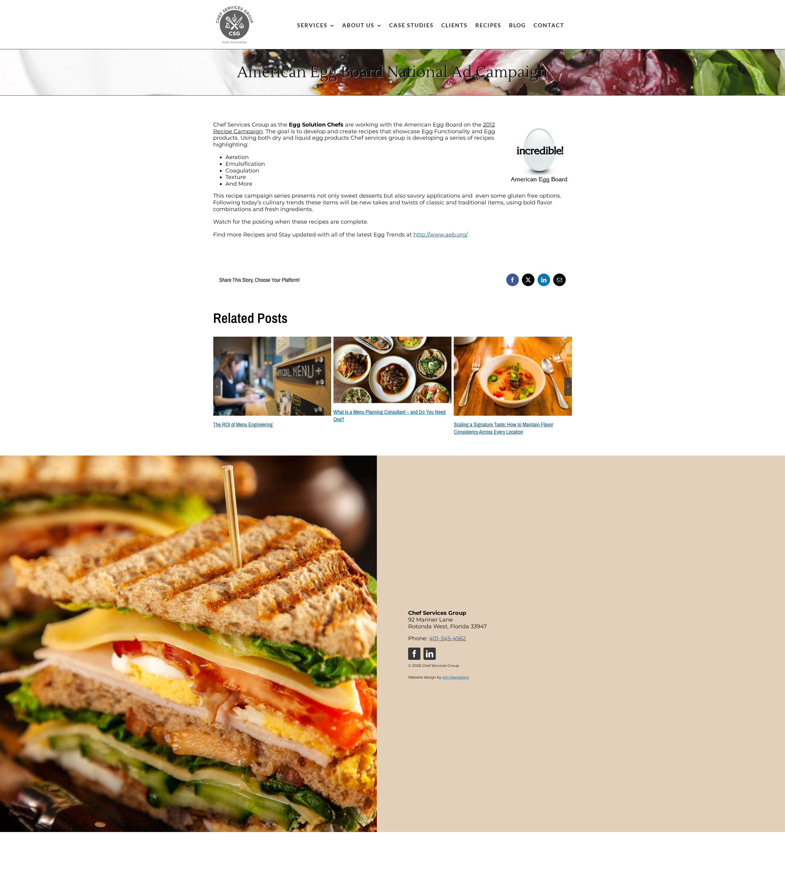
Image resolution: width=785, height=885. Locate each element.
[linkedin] (429, 654)
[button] (217, 386)
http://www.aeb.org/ (440, 234)
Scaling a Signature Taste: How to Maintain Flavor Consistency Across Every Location (383, 428)
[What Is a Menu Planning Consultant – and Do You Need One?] (272, 340)
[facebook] (414, 654)
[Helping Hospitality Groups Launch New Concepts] (513, 340)
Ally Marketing (455, 677)
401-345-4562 (447, 638)
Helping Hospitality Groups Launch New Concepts (503, 424)
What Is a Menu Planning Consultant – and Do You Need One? (269, 415)
